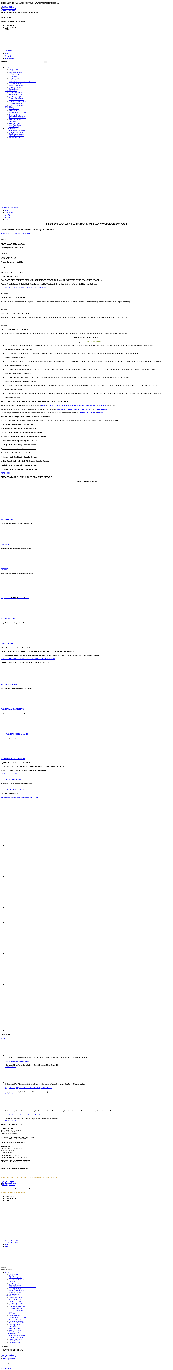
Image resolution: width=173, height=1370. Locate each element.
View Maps (12, 121)
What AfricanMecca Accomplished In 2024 (17, 1061)
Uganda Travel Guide (16, 96)
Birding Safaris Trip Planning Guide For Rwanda (20, 465)
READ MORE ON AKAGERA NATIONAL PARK (18, 233)
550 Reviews (9, 56)
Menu (3, 64)
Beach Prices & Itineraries (17, 132)
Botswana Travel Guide (16, 100)
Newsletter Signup (15, 87)
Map (6, 219)
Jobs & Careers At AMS (16, 85)
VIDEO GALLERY (8, 643)
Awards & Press (14, 78)
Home (7, 53)
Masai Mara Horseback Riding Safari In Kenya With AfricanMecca (24, 1114)
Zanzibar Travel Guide (16, 105)
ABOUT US (9, 67)
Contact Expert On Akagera (9, 207)
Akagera (7, 218)
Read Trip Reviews (15, 119)
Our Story (12, 71)
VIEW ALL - (5, 1038)
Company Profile (14, 69)
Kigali (43, 405)
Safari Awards (9, 58)
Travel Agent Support (15, 83)
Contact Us (8, 50)
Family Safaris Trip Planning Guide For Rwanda (19, 445)
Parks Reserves (9, 216)
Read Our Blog (14, 127)
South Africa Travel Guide (17, 101)
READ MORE (5, 473)
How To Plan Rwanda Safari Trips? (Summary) (18, 424)
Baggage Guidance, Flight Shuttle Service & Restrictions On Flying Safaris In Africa (28, 1088)
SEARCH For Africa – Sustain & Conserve (22, 82)
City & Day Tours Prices (16, 136)
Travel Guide (9, 212)
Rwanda (7, 214)
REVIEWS (5, 569)
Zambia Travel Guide (15, 103)
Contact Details (14, 89)
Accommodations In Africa (17, 118)
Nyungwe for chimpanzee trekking (83, 405)
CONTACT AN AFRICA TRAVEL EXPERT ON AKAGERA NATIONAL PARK (28, 659)
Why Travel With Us (15, 73)
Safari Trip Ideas (14, 109)
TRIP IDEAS (9, 107)
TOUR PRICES (10, 128)
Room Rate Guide (14, 137)
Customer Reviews (15, 80)
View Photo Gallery (15, 123)
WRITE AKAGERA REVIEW (11, 774)
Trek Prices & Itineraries (16, 134)
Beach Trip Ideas (14, 110)
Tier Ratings (13, 76)
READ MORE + (10, 1067)
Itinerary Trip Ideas (15, 114)
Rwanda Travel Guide (16, 98)
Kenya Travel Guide (15, 94)
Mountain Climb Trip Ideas (17, 112)
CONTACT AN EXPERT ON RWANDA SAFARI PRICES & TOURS (24, 287)
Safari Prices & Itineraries (17, 130)
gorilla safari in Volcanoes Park (60, 405)
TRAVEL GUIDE (11, 91)
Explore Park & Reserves (17, 116)
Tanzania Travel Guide (16, 92)
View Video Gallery (15, 125)
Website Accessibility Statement (49, 1234)
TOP (2, 1237)
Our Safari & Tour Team (16, 74)
